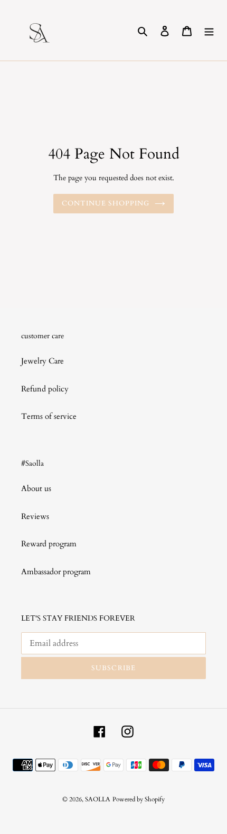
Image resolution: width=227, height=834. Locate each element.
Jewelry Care (42, 361)
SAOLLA (97, 799)
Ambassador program (56, 571)
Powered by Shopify (138, 799)
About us (36, 488)
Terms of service (49, 416)
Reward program (49, 543)
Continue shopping (106, 203)
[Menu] (209, 30)
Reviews (35, 516)
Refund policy (45, 389)
